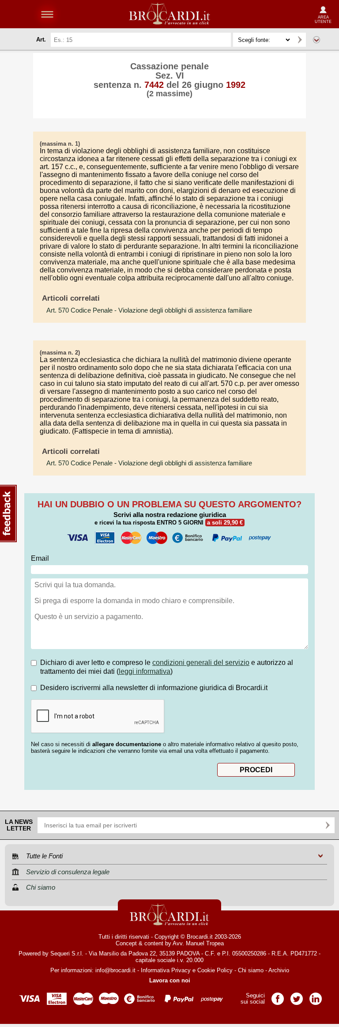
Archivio (278, 970)
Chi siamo (251, 970)
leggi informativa (144, 671)
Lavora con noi (169, 980)
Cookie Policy (215, 970)
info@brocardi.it (115, 970)
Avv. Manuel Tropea (198, 943)
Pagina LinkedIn (315, 996)
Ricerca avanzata (316, 40)
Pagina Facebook (277, 996)
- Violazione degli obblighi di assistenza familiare (149, 310)
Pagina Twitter (296, 996)
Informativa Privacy (166, 970)
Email (40, 558)
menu (47, 14)
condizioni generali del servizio (200, 662)
